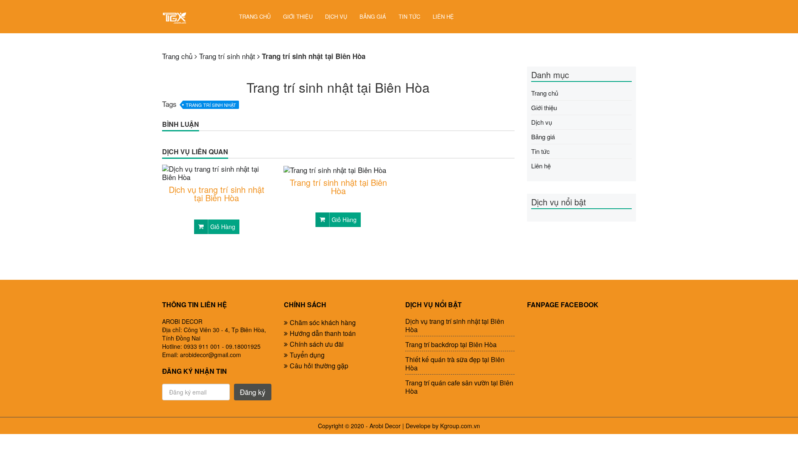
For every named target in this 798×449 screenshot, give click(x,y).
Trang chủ (255, 16)
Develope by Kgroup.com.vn (443, 426)
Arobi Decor (385, 426)
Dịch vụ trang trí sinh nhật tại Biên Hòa (216, 193)
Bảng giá (373, 16)
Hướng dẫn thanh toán (323, 333)
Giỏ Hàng (222, 226)
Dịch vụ (336, 16)
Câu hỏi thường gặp (319, 365)
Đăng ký (253, 392)
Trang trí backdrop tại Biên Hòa (451, 344)
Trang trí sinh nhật (211, 104)
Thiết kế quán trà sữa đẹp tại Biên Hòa (455, 363)
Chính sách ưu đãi (317, 344)
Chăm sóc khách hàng (323, 322)
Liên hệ (443, 16)
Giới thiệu (298, 16)
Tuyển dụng (307, 355)
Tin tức (409, 16)
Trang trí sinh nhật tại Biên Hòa (338, 186)
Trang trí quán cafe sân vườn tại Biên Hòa (459, 387)
